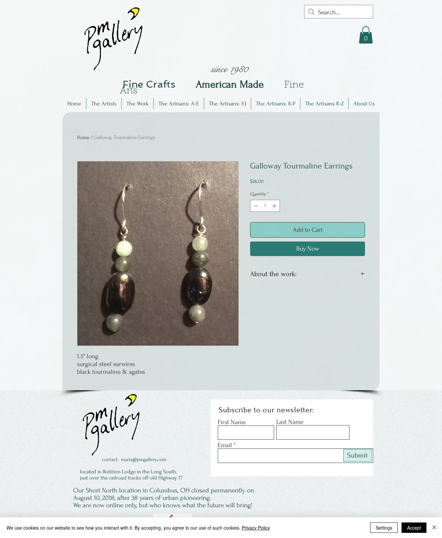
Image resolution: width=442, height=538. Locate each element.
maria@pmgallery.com (143, 459)
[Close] (434, 527)
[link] (366, 35)
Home (83, 137)
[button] (103, 103)
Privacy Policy (256, 527)
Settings (384, 527)
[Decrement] (255, 205)
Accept (414, 527)
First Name (232, 422)
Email (225, 445)
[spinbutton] (265, 205)
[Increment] (275, 205)
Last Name (290, 422)
